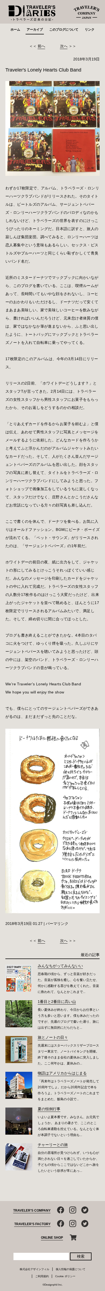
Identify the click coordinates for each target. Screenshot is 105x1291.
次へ (64, 46)
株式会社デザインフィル (34, 1269)
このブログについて (63, 29)
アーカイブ (35, 29)
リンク (89, 29)
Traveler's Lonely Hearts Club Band (43, 70)
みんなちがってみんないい (60, 966)
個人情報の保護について (70, 1269)
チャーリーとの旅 (53, 1144)
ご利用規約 (42, 1276)
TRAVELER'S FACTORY (32, 1224)
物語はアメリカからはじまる (62, 1073)
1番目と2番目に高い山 (57, 1001)
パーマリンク (57, 923)
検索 (81, 1256)
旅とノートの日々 (53, 1037)
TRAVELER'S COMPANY (32, 1210)
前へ (41, 46)
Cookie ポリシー (65, 1276)
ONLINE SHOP (52, 1238)
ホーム (15, 29)
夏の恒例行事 (49, 1109)
